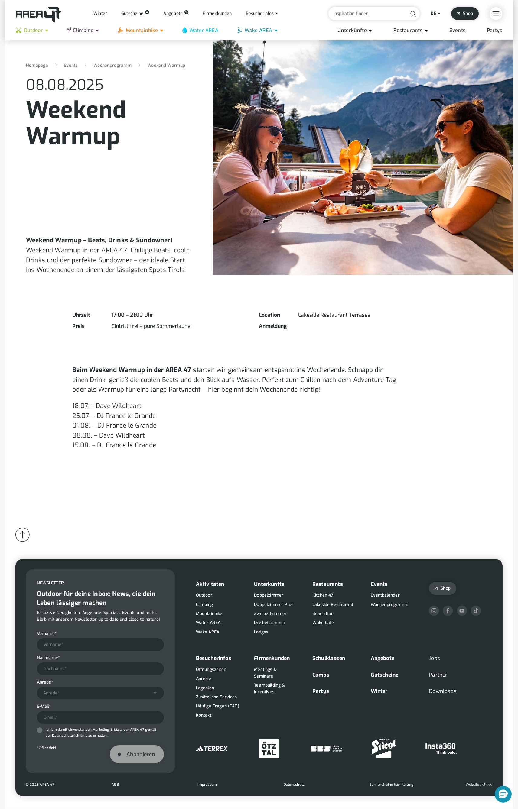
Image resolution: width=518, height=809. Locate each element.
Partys (494, 30)
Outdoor (33, 30)
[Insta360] (441, 748)
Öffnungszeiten (211, 669)
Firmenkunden (272, 658)
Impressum (207, 784)
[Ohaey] (479, 785)
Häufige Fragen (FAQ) (217, 706)
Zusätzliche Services (216, 697)
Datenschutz (294, 784)
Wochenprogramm (112, 65)
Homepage (37, 65)
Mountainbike (142, 30)
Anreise (203, 678)
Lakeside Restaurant (332, 604)
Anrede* (45, 682)
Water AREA (203, 30)
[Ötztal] (269, 748)
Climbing (83, 30)
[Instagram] (434, 611)
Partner (438, 674)
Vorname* (47, 633)
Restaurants (407, 30)
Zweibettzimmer (270, 613)
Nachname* (48, 658)
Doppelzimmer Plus (273, 604)
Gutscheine (385, 674)
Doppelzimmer (268, 595)
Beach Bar (322, 613)
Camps (320, 674)
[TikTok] (476, 611)
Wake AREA (258, 30)
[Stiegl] (383, 748)
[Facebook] (448, 611)
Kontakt (203, 715)
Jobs (434, 658)
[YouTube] (462, 611)
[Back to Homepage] (39, 15)
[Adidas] (212, 748)
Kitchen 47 (323, 595)
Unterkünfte (352, 30)
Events (457, 30)
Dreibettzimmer (269, 623)
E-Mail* (44, 706)
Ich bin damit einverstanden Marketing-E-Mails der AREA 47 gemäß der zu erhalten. (101, 732)
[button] (503, 794)
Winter (379, 691)
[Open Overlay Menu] (496, 13)
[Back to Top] (22, 535)
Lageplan (205, 688)
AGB (115, 784)
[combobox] (100, 693)
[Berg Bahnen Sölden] (326, 748)
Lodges (261, 632)
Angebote (382, 658)
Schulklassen (328, 658)
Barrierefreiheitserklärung (391, 784)
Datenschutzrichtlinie (69, 735)
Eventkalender (385, 595)
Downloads (443, 691)
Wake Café (323, 623)
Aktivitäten (210, 584)
